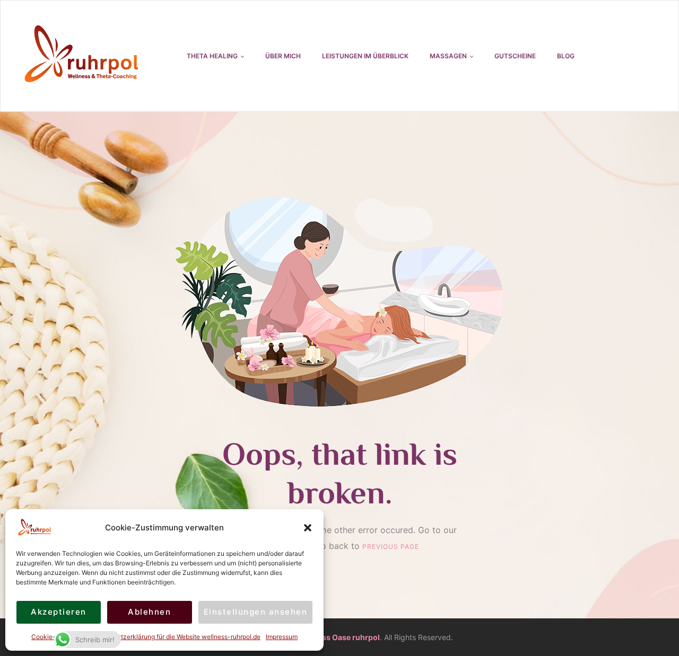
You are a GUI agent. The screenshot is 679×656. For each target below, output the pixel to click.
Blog (565, 56)
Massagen (448, 56)
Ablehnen (149, 612)
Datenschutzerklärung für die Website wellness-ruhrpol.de (174, 637)
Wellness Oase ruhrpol (338, 637)
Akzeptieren (58, 612)
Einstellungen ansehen (256, 612)
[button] (307, 527)
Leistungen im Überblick (365, 56)
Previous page (390, 547)
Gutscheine (515, 56)
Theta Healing (212, 56)
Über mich (283, 56)
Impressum (282, 637)
